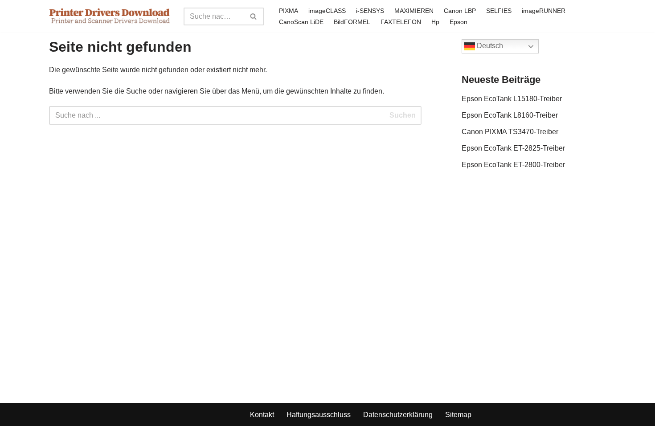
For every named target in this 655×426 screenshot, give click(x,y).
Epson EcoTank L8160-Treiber (510, 115)
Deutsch (489, 45)
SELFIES (499, 10)
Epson (458, 21)
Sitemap (458, 414)
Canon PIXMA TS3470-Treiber (510, 131)
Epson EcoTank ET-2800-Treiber (513, 164)
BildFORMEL (352, 21)
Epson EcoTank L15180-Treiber (512, 98)
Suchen (402, 115)
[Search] (254, 16)
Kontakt (262, 414)
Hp (435, 21)
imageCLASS (327, 10)
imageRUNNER (543, 10)
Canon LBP (460, 10)
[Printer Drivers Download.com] (109, 16)
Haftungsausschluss (319, 414)
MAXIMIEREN (414, 10)
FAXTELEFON (401, 21)
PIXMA (288, 10)
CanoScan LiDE (301, 21)
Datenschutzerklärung (398, 414)
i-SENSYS (370, 10)
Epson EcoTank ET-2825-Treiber (513, 148)
